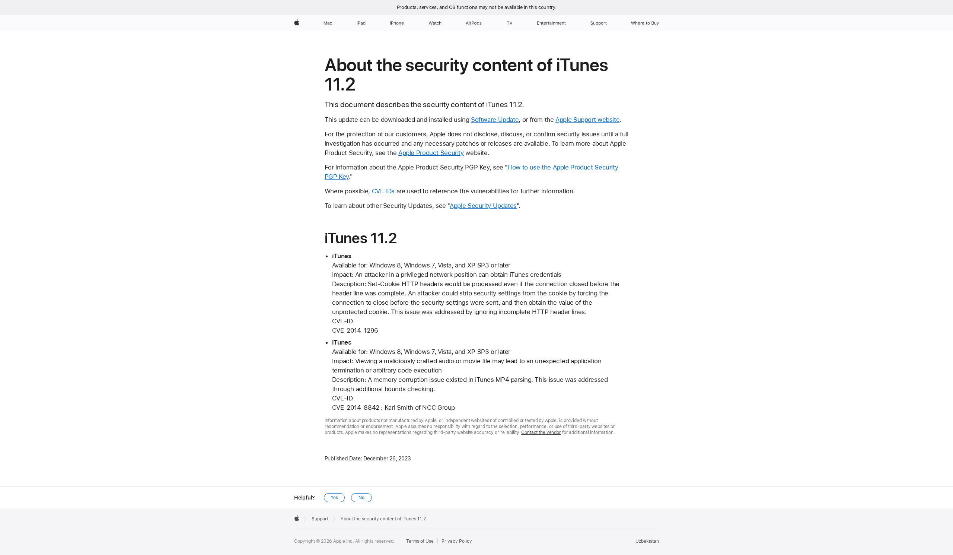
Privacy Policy (457, 541)
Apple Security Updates (483, 205)
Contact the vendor (541, 432)
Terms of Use (420, 541)
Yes (334, 497)
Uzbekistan (647, 541)
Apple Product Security (431, 152)
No (361, 497)
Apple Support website (587, 119)
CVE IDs (383, 191)
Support (320, 518)
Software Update (495, 119)
